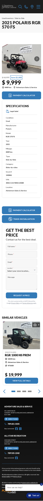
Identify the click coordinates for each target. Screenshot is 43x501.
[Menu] (38, 6)
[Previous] (4, 391)
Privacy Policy (15, 303)
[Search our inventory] (20, 7)
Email (10, 262)
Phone (11, 254)
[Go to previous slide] (6, 58)
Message (11, 277)
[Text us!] (33, 495)
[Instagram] (20, 428)
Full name (12, 246)
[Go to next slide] (36, 58)
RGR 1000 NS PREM (18, 355)
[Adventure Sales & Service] (9, 6)
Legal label (14, 111)
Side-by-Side (19, 18)
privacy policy (6, 476)
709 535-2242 (13, 453)
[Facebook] (16, 428)
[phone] (26, 7)
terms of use (17, 476)
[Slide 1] (13, 391)
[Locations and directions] (32, 7)
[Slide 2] (19, 391)
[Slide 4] (30, 391)
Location (10, 268)
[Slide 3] (24, 391)
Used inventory (7, 18)
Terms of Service (27, 303)
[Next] (38, 391)
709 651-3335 (13, 424)
